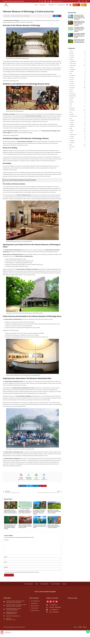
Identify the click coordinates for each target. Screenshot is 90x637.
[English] (67, 5)
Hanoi (16, 16)
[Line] (36, 475)
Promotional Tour (61, 4)
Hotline (21, 478)
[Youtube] (56, 601)
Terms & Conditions (55, 583)
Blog (13, 16)
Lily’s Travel (26, 271)
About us (36, 4)
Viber (44, 478)
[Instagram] (53, 601)
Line (36, 478)
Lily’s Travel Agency (28, 583)
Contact (64, 583)
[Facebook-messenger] (50, 601)
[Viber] (44, 475)
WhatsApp (28, 478)
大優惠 (83, 4)
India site (85, 627)
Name (5, 556)
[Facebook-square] (47, 601)
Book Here (76, 4)
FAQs (36, 583)
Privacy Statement (44, 583)
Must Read (20, 16)
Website (6, 567)
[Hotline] (21, 475)
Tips (56, 4)
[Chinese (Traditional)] (66, 5)
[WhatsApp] (29, 475)
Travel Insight (51, 4)
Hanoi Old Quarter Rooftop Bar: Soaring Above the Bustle (23, 180)
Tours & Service (42, 4)
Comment (6, 539)
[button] (54, 16)
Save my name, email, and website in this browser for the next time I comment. (22, 572)
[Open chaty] (2, 632)
